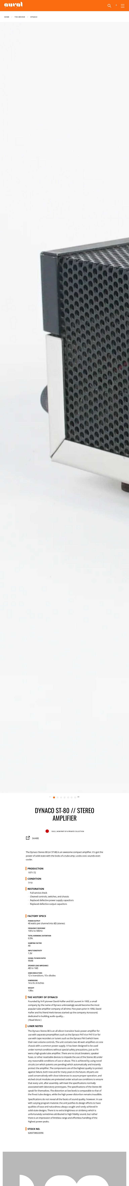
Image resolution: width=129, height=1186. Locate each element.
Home (6, 16)
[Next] (80, 797)
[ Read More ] (34, 1019)
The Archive (20, 16)
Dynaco (33, 16)
